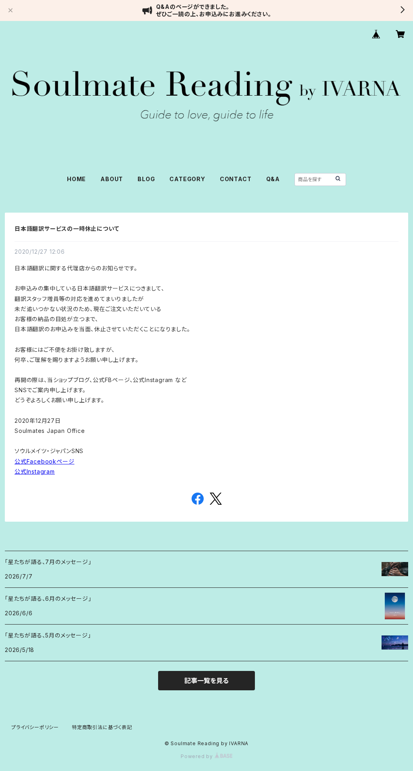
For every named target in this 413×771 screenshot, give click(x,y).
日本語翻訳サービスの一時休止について (67, 228)
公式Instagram (35, 471)
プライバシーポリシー (35, 727)
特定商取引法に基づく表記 (102, 727)
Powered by (198, 756)
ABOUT (111, 179)
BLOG (146, 179)
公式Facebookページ (44, 461)
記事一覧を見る (206, 681)
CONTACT (236, 179)
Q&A (273, 179)
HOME (76, 179)
